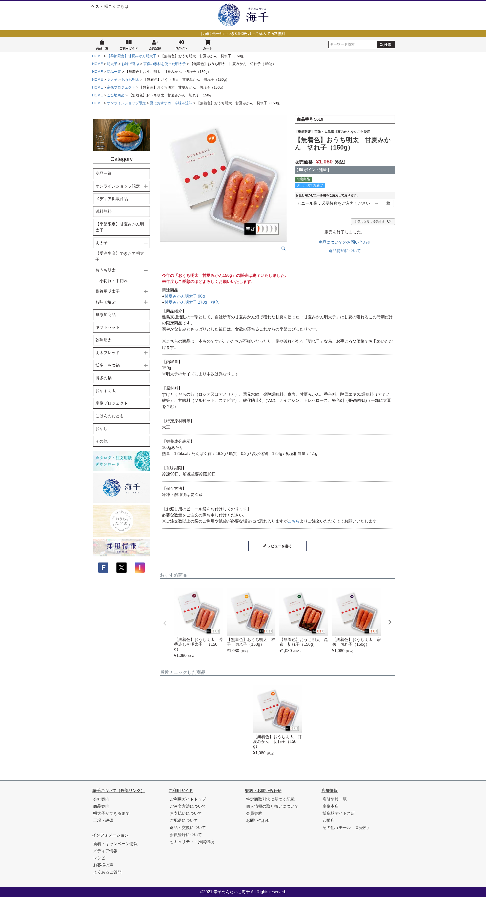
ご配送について (184, 820)
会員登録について (186, 834)
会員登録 (155, 48)
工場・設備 (103, 820)
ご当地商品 (116, 95)
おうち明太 (130, 79)
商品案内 (101, 806)
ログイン (181, 48)
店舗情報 (329, 790)
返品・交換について (188, 827)
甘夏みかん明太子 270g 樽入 (192, 302)
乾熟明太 (103, 340)
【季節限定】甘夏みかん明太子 (131, 56)
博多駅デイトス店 (338, 813)
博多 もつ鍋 (107, 365)
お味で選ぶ (130, 64)
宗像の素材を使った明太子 (164, 64)
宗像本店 (330, 806)
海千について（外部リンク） (118, 790)
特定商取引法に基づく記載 (270, 799)
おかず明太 (105, 390)
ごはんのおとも (109, 416)
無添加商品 (105, 314)
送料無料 (103, 211)
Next (390, 622)
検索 (387, 45)
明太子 (112, 64)
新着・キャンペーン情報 (115, 844)
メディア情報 (105, 851)
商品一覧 (102, 48)
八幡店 (328, 820)
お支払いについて (186, 813)
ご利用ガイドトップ (188, 799)
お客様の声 (103, 865)
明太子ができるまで (111, 813)
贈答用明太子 (107, 291)
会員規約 (254, 813)
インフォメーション (110, 835)
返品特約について (345, 250)
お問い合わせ (258, 820)
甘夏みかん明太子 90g (185, 296)
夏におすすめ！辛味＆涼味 (171, 103)
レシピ (99, 858)
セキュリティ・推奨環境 (192, 842)
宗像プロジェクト (121, 87)
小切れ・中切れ (113, 281)
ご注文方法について (188, 806)
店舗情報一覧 (334, 799)
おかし (101, 428)
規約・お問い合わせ (263, 790)
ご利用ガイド (128, 48)
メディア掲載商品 (111, 199)
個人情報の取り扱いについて (272, 806)
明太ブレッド (107, 352)
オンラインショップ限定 (126, 103)
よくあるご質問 (107, 872)
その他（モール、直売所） (346, 827)
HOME (97, 56)
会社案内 (101, 799)
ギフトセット (107, 327)
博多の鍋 (103, 378)
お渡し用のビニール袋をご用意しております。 (327, 195)
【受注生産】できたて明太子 (119, 256)
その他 (101, 441)
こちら (294, 521)
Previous (165, 623)
